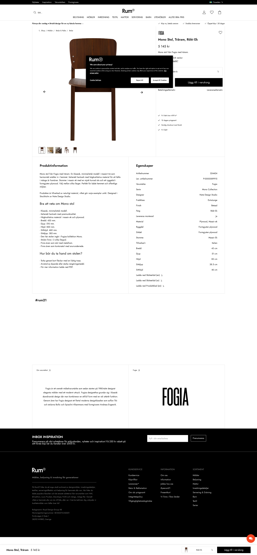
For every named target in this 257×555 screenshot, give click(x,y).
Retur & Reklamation (137, 488)
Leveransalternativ (215, 90)
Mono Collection (209, 189)
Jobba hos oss (167, 484)
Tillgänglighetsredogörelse (140, 501)
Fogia (214, 184)
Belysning (197, 480)
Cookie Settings (95, 80)
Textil (195, 501)
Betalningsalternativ (166, 90)
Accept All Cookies (160, 80)
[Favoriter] (211, 12)
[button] (217, 2)
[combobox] (216, 2)
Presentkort (165, 492)
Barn (195, 497)
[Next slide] (141, 92)
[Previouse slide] (44, 92)
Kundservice (133, 475)
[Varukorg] (219, 12)
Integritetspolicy (135, 497)
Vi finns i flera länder (170, 497)
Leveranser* (133, 484)
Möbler (196, 475)
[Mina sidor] (204, 12)
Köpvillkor (132, 480)
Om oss (164, 475)
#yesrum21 (165, 488)
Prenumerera (198, 438)
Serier (195, 505)
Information (166, 480)
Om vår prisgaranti (136, 492)
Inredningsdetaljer (201, 488)
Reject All (139, 80)
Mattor (196, 484)
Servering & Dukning (202, 492)
